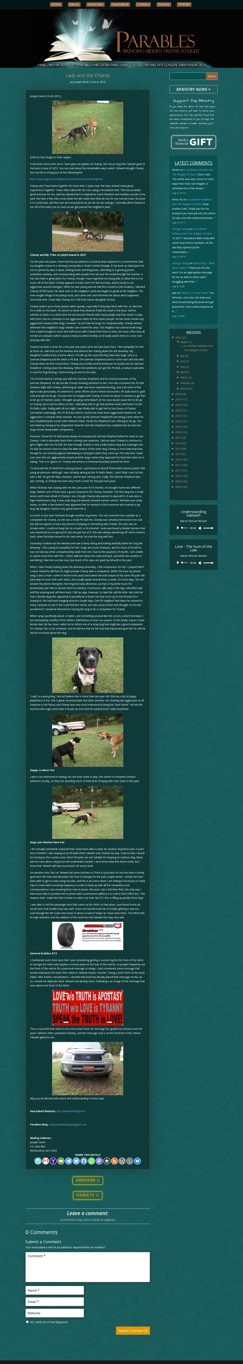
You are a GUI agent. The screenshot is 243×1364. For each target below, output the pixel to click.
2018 (181, 432)
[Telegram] (68, 1161)
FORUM (184, 4)
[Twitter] (76, 1161)
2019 (181, 426)
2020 (181, 421)
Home (56, 4)
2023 (181, 405)
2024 (181, 399)
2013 (181, 459)
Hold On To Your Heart (194, 292)
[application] (193, 528)
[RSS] (114, 1161)
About (74, 4)
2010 (181, 476)
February (187, 383)
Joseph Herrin (81, 82)
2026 (180, 337)
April (184, 372)
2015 (180, 448)
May (184, 366)
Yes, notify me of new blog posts (48, 1322)
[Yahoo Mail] (53, 1161)
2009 (181, 481)
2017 (180, 437)
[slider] (207, 528)
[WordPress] (122, 1161)
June (184, 361)
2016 (180, 443)
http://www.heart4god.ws (71, 1111)
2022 (181, 410)
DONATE (85, 1195)
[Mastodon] (99, 1161)
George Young (180, 229)
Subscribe (95, 4)
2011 (181, 470)
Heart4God (120, 4)
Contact (143, 4)
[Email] (60, 1161)
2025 (180, 394)
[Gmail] (45, 1161)
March (185, 377)
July (184, 355)
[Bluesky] (137, 1161)
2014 (180, 454)
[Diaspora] (106, 1161)
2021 (181, 416)
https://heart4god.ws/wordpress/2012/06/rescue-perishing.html (66, 179)
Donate (163, 4)
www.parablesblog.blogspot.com (68, 1124)
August (186, 341)
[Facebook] (83, 1161)
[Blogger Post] (129, 1161)
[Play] (178, 528)
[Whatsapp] (91, 1161)
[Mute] (200, 528)
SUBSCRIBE (85, 1180)
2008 (181, 487)
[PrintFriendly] (38, 1161)
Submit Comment (130, 1330)
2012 (181, 465)
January (186, 388)
